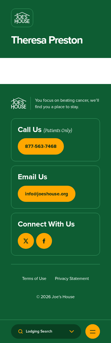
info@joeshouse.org (46, 193)
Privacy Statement (72, 278)
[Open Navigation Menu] (92, 331)
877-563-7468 (41, 146)
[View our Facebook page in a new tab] (44, 241)
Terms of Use (34, 278)
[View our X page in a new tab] (26, 241)
